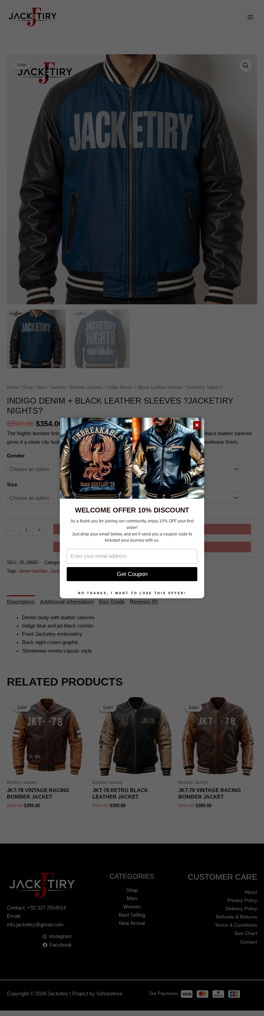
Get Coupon (132, 574)
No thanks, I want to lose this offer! (132, 593)
